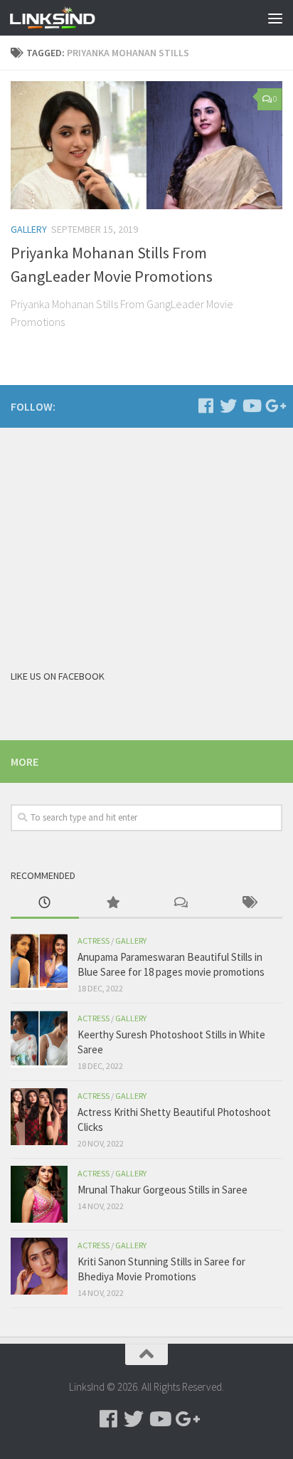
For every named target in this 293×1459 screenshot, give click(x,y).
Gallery (29, 229)
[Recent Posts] (45, 903)
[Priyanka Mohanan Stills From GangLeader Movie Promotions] (146, 145)
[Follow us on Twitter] (228, 405)
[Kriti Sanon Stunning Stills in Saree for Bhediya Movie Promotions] (39, 1266)
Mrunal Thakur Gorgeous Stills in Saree (162, 1189)
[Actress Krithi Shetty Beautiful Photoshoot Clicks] (39, 1116)
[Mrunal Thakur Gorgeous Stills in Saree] (39, 1194)
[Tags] (249, 903)
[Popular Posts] (113, 903)
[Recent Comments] (180, 903)
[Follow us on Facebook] (205, 405)
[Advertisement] (117, 538)
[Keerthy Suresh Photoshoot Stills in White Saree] (39, 1039)
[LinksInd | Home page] (66, 18)
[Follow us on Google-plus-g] (273, 405)
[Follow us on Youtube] (251, 405)
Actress (94, 940)
